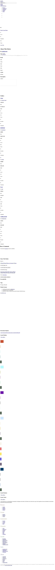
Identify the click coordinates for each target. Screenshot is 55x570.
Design (4, 332)
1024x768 (9, 272)
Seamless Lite (5, 549)
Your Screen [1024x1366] (4, 271)
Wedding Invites (5, 544)
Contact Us (4, 558)
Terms (4, 560)
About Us (4, 557)
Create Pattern (5, 30)
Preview (11, 271)
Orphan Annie (4, 100)
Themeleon (4, 550)
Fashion (4, 530)
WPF (6, 332)
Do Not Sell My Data (8, 565)
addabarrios (4, 51)
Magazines (4, 541)
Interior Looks (5, 540)
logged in (6, 248)
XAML (8, 332)
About (2, 554)
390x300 (1, 272)
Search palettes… (3, 2)
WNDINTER (4, 218)
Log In (1, 0)
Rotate (1, 30)
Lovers (4, 522)
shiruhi (3, 159)
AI (14, 332)
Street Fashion (5, 542)
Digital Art (4, 529)
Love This (2, 45)
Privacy (4, 559)
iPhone (14, 271)
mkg (2, 189)
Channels (4, 9)
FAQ (3, 561)
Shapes (4, 509)
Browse (4, 7)
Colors (4, 516)
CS (1, 332)
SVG (2, 332)
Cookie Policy (5, 562)
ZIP (19, 332)
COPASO (4, 54)
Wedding (4, 534)
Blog (3, 523)
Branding (4, 538)
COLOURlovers (3, 5)
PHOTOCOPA (5, 551)
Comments (2, 38)
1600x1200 (13, 272)
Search (1, 3)
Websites (4, 543)
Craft (3, 528)
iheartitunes (3, 129)
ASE (11, 332)
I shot (1, 98)
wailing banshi (3, 216)
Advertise (4, 556)
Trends (4, 10)
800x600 (5, 272)
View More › (3, 337)
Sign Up (1, 1)
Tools (3, 11)
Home (4, 531)
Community (5, 8)
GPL (15, 332)
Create (1, 4)
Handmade (4, 539)
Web (3, 533)
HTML (17, 332)
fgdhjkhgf (2, 127)
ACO (13, 332)
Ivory (1, 187)
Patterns (4, 508)
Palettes (4, 514)
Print (3, 532)
